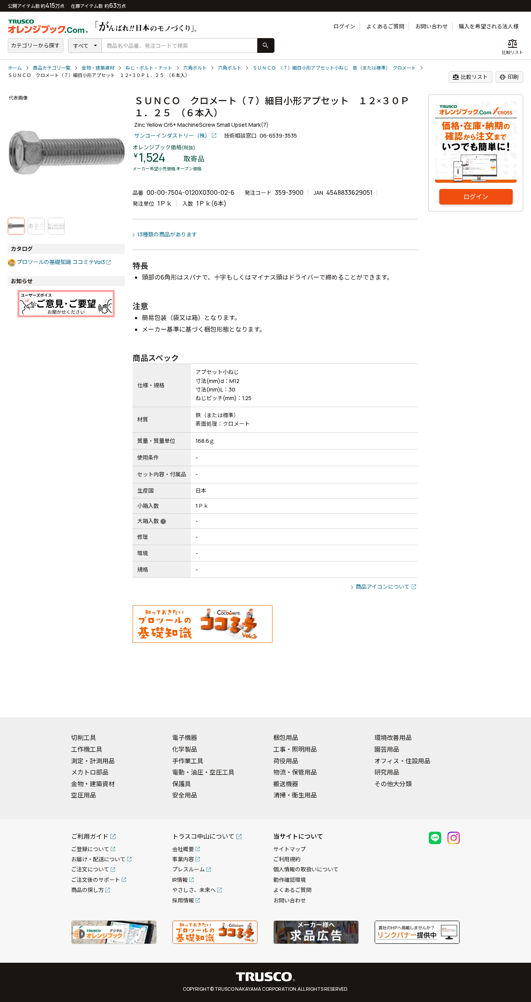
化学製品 (184, 749)
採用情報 (183, 900)
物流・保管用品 (295, 772)
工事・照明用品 (295, 749)
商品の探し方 (87, 890)
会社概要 (183, 849)
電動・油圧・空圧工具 (203, 772)
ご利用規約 (286, 859)
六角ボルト (195, 68)
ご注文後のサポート (95, 879)
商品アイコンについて (383, 586)
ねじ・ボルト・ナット (149, 68)
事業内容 (183, 859)
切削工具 (83, 737)
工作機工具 (86, 749)
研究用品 (386, 772)
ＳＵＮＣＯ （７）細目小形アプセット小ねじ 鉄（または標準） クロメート (334, 68)
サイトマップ (289, 849)
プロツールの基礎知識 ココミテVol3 (61, 262)
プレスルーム (188, 869)
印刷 (509, 77)
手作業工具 (187, 761)
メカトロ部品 (89, 772)
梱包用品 (285, 737)
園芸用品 (386, 749)
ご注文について (90, 869)
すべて (81, 45)
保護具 (181, 784)
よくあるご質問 (385, 26)
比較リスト (470, 77)
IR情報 (180, 879)
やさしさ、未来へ (194, 890)
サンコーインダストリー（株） (172, 135)
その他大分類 (393, 784)
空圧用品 (83, 795)
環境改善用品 (393, 737)
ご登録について (90, 849)
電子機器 (184, 737)
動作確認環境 (289, 879)
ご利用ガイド (89, 836)
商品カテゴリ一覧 (51, 68)
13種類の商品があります (167, 234)
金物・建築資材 (98, 68)
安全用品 (184, 795)
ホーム (15, 68)
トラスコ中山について (203, 836)
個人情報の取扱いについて (306, 869)
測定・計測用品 (93, 761)
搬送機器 (285, 784)
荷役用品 (285, 761)
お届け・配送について (98, 859)
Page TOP (511, 701)
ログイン (344, 26)
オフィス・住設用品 (402, 761)
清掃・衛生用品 (295, 795)
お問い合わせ (431, 26)
